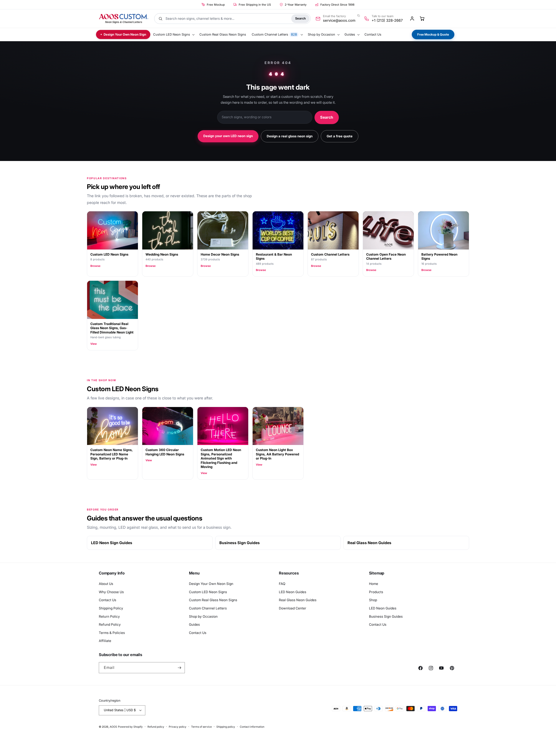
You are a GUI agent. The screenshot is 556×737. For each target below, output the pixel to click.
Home (373, 584)
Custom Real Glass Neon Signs (213, 600)
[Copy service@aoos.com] (358, 15)
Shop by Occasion (203, 616)
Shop (373, 600)
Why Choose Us (111, 592)
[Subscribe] (179, 667)
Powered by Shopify (130, 726)
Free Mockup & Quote (433, 34)
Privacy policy (177, 726)
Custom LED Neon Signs (208, 592)
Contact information (252, 726)
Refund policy (155, 726)
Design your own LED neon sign (228, 136)
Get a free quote (339, 136)
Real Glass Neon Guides (369, 542)
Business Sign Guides (239, 542)
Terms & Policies (112, 633)
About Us (106, 584)
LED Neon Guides (292, 592)
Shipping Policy (111, 608)
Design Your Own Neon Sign (211, 584)
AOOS (113, 726)
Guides (194, 624)
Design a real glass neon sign (290, 136)
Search (300, 18)
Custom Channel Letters (208, 608)
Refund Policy (110, 624)
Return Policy (109, 616)
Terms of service (201, 726)
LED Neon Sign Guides (111, 542)
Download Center (292, 608)
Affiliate (105, 641)
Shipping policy (225, 726)
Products (376, 592)
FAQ (282, 584)
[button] (173, 34)
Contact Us (107, 600)
